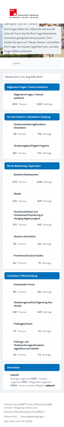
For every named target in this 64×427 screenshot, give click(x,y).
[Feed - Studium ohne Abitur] (55, 236)
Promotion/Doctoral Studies (28, 255)
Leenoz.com (31, 407)
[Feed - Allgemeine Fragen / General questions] (55, 96)
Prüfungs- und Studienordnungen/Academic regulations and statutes (29, 345)
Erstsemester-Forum (24, 284)
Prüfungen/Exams (23, 323)
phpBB (20, 404)
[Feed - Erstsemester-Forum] (55, 284)
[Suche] (52, 63)
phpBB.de (39, 411)
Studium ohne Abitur (25, 236)
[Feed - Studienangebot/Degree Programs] (55, 146)
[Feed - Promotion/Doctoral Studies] (55, 255)
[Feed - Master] (55, 194)
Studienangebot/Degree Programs (31, 145)
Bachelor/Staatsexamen (26, 174)
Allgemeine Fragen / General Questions (27, 87)
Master (17, 193)
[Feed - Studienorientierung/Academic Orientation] (55, 125)
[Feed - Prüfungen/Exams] (55, 324)
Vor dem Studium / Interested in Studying (28, 117)
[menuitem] (10, 416)
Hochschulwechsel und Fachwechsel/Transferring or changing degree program (28, 215)
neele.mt (50, 385)
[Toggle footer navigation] (4, 395)
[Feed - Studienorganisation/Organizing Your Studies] (55, 303)
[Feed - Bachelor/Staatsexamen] (55, 174)
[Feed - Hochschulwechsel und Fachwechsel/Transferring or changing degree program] (55, 213)
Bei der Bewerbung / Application (24, 166)
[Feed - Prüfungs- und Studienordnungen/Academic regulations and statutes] (55, 343)
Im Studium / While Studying (22, 275)
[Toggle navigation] (60, 12)
